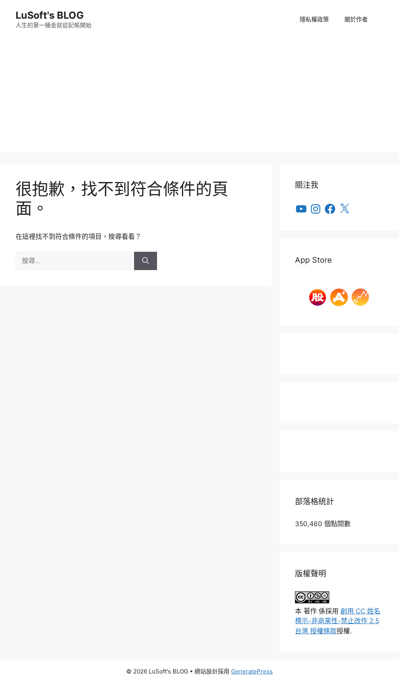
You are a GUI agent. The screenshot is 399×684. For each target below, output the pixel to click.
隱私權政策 (314, 19)
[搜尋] (145, 261)
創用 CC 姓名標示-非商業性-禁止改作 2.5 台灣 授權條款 (337, 621)
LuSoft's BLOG (50, 15)
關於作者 (356, 19)
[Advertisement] (199, 97)
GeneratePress (252, 671)
